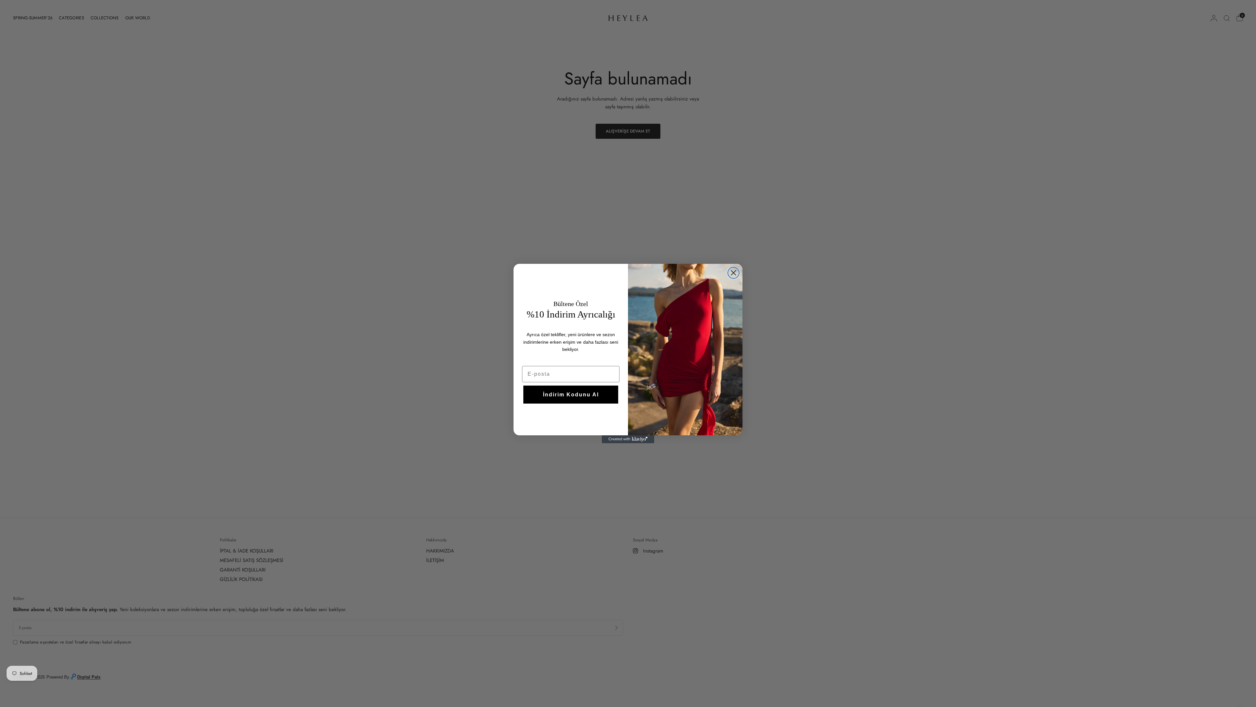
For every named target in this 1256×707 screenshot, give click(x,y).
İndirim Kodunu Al (571, 394)
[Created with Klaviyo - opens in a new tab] (628, 439)
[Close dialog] (733, 273)
